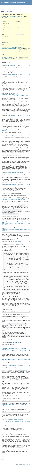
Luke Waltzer (10, 16)
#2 (29, 74)
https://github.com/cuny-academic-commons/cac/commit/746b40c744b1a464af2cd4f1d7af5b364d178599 (16, 96)
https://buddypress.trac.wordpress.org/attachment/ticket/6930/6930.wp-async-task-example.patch (16, 230)
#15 (29, 411)
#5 (29, 134)
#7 (29, 172)
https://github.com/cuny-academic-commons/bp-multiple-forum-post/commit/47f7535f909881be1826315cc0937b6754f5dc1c (16, 358)
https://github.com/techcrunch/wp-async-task (14, 199)
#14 (29, 400)
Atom (26, 464)
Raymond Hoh (10, 184)
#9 (29, 241)
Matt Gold (9, 65)
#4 (29, 124)
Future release (19, 29)
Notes (8, 62)
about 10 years (16, 155)
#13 (29, 395)
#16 (29, 419)
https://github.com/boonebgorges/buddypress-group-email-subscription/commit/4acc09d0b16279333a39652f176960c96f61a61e (16, 222)
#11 (29, 342)
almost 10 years (6, 17)
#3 (29, 115)
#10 (29, 311)
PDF (30, 464)
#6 (29, 155)
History (4, 62)
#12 (29, 365)
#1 (29, 65)
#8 (29, 184)
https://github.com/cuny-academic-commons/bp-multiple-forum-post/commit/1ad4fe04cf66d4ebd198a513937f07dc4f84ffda (16, 350)
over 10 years (16, 16)
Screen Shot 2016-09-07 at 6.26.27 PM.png (9, 58)
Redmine (11, 468)
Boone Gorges (10, 74)
